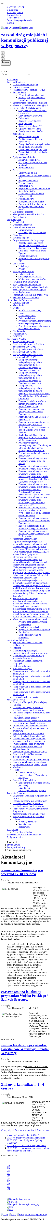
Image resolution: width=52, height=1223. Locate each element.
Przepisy (17, 170)
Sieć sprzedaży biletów (28, 136)
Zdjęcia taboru (19, 217)
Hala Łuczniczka (26, 274)
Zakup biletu (18, 134)
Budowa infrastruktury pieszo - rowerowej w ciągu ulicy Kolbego (34, 467)
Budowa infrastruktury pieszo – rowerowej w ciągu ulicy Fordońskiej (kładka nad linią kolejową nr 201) (32, 501)
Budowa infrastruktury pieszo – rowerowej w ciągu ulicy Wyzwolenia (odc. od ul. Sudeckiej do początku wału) (34, 511)
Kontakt (10, 23)
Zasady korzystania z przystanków (28, 733)
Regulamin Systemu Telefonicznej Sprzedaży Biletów (34, 189)
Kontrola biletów (26, 199)
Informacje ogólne (21, 87)
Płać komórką (19, 331)
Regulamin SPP (20, 333)
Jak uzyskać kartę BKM (29, 160)
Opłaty (16, 308)
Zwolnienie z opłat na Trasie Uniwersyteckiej (31, 194)
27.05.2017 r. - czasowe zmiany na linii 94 (26, 1145)
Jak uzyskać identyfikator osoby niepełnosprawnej (27, 755)
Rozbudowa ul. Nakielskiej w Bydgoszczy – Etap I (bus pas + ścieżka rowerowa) (33, 437)
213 (8, 1176)
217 (8, 1186)
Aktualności (12, 79)
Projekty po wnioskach (28, 627)
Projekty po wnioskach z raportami (34, 629)
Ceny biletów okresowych (30, 115)
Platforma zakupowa (22, 666)
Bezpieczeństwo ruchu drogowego (28, 240)
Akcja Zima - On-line (22, 832)
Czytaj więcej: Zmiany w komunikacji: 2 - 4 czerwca (25, 1130)
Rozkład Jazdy (19, 92)
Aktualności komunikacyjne (25, 84)
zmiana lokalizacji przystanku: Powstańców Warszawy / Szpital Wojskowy (25, 1049)
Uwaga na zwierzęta (27, 256)
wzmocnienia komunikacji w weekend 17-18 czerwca (22, 872)
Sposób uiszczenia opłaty (29, 310)
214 (8, 1178)
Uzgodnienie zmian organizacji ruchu (30, 764)
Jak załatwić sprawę (16, 699)
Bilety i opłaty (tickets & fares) (27, 108)
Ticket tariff (23, 118)
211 (8, 1171)
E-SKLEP (17, 336)
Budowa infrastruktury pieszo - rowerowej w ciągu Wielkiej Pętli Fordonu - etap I (33, 533)
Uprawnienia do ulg (27, 173)
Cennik (21, 313)
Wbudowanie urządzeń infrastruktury (30, 725)
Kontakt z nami (25, 824)
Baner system (19, 263)
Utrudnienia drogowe (22, 224)
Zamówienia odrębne (22, 668)
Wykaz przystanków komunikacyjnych (30, 105)
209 (8, 1165)
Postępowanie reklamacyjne (31, 201)
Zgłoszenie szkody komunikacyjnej (29, 736)
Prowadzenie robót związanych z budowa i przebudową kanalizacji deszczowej (32, 721)
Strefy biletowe (25, 123)
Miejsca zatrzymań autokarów (32, 279)
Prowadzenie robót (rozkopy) (26, 718)
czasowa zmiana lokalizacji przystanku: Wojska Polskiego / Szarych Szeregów (24, 995)
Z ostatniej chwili (15, 12)
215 (8, 1181)
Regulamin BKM (26, 167)
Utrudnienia (12, 10)
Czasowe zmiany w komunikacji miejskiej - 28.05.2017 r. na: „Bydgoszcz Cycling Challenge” (27, 1140)
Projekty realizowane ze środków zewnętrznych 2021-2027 (28, 355)
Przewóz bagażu (26, 183)
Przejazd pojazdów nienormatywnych (30, 751)
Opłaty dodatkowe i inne (29, 128)
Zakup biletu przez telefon (30, 147)
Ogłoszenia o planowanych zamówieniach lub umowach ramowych (31, 651)
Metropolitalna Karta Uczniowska (28, 214)
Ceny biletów (13, 17)
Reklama (17, 705)
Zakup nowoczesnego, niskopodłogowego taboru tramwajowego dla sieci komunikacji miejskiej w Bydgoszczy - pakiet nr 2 (30, 377)
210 (8, 1168)
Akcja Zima (12, 829)
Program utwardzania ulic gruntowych (30, 295)
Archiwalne (23, 632)
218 (8, 1189)
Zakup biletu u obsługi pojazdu (32, 149)
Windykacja (18, 767)
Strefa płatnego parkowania (19, 20)
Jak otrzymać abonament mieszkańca (29, 762)
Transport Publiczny (16, 82)
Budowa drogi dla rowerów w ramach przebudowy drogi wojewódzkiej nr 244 (32, 404)
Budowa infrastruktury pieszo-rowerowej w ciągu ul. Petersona (33, 527)
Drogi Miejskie (14, 219)
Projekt (21, 269)
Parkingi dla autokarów (23, 271)
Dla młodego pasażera (23, 212)
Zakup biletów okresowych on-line (34, 144)
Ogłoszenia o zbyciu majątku (26, 697)
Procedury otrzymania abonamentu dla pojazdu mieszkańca (34, 327)
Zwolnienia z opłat (27, 315)
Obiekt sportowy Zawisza (30, 276)
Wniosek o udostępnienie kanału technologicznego (27, 747)
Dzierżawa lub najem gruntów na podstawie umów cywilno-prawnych (29, 708)
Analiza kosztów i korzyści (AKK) (29, 90)
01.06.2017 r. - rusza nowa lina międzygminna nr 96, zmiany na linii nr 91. (28, 1149)
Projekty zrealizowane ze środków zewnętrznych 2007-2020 (28, 345)
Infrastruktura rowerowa (24, 227)
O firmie (16, 819)
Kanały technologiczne (23, 341)
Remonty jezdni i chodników (26, 297)
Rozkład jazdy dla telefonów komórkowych (31, 98)
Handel (16, 770)
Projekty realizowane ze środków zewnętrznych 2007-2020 (28, 350)
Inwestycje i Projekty (16, 339)
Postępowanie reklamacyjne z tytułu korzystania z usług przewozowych (29, 739)
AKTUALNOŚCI (15, 7)
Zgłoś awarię (24, 827)
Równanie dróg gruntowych (25, 282)
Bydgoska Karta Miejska (24, 157)
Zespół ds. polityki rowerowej (32, 232)
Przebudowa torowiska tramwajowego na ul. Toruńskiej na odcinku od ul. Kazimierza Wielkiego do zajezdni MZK (34, 447)
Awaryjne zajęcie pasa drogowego (28, 744)
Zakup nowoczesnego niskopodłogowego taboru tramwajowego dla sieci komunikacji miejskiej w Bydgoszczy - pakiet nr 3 (30, 364)
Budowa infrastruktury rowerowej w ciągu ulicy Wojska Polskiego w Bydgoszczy (34, 520)
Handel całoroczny (27, 772)
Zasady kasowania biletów (30, 131)
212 (8, 1173)
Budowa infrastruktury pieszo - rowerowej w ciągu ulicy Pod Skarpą (32, 461)
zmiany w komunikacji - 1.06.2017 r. (24, 1135)
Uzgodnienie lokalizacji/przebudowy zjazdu (32, 789)
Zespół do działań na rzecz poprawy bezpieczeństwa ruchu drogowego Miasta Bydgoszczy (32, 245)
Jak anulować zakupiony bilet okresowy (31, 759)
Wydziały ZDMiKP (27, 821)
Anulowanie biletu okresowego (32, 204)
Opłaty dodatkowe (26, 318)
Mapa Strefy (18, 305)
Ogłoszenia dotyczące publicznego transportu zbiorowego (28, 656)
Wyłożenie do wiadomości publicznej (30, 619)
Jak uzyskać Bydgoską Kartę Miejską (30, 702)
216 (8, 1184)
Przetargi (17, 648)
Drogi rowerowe (26, 230)
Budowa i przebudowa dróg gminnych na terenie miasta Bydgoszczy (31, 411)
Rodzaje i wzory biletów (29, 121)
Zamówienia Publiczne (17, 640)
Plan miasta (18, 235)
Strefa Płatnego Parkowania (19, 300)
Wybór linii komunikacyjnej (31, 95)
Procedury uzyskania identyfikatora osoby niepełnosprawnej (34, 322)
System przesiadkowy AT (30, 126)
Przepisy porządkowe (28, 180)
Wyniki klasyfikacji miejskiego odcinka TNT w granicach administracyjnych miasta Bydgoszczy (31, 289)
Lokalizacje (23, 266)
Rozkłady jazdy (14, 15)
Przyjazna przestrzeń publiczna (27, 284)
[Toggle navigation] (2, 3)
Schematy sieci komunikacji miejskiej (30, 103)
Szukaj (4, 71)
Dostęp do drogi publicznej (25, 780)
